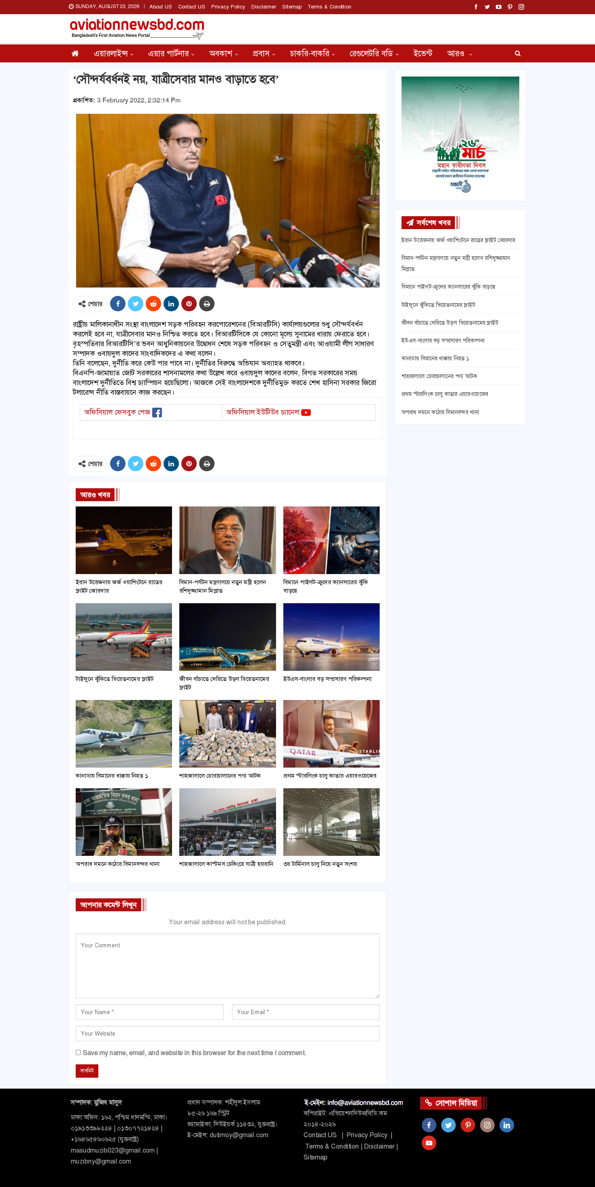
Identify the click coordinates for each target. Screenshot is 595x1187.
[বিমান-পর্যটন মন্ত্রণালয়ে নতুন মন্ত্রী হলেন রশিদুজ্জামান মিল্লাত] (227, 540)
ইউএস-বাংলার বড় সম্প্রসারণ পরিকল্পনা (443, 340)
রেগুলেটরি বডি (371, 53)
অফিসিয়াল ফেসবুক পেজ (117, 412)
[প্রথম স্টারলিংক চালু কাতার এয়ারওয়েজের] (331, 734)
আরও (457, 53)
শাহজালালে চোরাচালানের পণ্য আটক (439, 376)
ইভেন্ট (423, 53)
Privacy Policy (228, 6)
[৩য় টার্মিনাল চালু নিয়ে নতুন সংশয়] (331, 822)
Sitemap (292, 6)
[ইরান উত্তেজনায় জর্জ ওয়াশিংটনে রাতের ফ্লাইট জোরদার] (124, 540)
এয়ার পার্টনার (168, 53)
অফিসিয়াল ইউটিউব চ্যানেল (262, 412)
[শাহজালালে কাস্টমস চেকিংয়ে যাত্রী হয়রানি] (227, 822)
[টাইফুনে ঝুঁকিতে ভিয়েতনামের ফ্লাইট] (124, 637)
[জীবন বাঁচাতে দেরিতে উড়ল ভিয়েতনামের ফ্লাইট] (227, 637)
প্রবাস (261, 53)
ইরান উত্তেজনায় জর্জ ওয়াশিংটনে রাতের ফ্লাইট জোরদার (458, 240)
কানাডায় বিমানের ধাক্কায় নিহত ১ (435, 358)
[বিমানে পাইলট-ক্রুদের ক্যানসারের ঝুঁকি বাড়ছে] (331, 540)
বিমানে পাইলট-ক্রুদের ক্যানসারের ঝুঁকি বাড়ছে (448, 286)
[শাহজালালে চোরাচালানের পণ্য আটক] (227, 734)
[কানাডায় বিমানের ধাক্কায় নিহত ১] (124, 734)
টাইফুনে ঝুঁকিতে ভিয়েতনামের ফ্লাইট (438, 304)
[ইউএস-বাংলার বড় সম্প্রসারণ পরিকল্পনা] (331, 637)
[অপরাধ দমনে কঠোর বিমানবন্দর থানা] (124, 822)
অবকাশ (220, 53)
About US (160, 6)
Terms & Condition (329, 6)
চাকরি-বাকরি (309, 53)
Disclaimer (263, 6)
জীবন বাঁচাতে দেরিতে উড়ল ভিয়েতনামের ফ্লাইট (450, 322)
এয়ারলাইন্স (111, 53)
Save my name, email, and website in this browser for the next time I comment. (194, 1053)
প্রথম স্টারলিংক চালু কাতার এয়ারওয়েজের (445, 394)
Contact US (191, 6)
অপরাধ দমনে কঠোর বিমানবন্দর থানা (440, 412)
